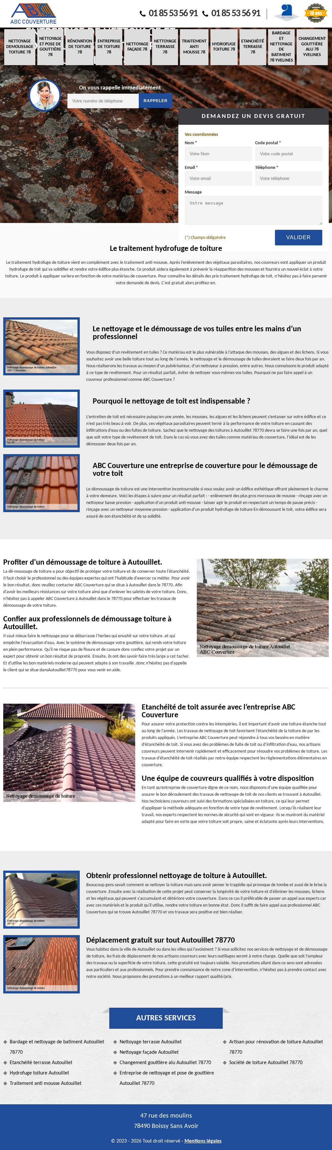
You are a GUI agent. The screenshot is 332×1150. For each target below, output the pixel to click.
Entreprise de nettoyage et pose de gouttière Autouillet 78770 (167, 1078)
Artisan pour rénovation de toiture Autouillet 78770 (276, 1047)
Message (193, 192)
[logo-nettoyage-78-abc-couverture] (33, 14)
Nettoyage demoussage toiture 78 (19, 47)
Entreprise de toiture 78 (109, 47)
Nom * (191, 143)
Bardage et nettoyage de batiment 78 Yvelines (281, 47)
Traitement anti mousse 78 (194, 47)
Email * (191, 167)
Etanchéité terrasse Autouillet (41, 1062)
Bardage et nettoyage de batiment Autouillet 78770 (57, 1047)
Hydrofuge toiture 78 (224, 47)
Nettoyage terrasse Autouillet (151, 1042)
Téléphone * (267, 167)
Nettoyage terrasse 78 (165, 47)
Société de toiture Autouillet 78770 (265, 1062)
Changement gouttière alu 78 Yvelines (312, 46)
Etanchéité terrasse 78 (252, 47)
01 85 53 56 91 (173, 14)
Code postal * (268, 143)
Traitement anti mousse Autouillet (45, 1083)
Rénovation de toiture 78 (79, 47)
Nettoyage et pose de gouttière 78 (50, 46)
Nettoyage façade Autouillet (149, 1052)
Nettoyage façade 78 (137, 47)
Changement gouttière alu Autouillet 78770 (165, 1062)
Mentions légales (202, 1141)
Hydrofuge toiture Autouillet (39, 1073)
